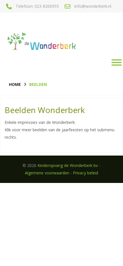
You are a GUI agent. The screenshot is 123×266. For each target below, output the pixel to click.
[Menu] (115, 62)
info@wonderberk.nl (92, 6)
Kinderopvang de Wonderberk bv (67, 165)
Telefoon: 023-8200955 (37, 6)
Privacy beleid (85, 173)
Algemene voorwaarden (47, 173)
